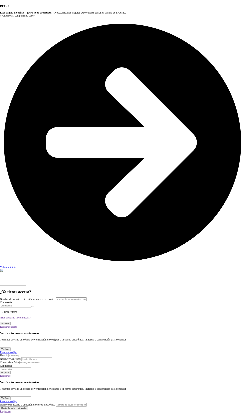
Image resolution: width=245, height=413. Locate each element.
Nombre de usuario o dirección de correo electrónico (27, 299)
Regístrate (5, 375)
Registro (5, 372)
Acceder (5, 323)
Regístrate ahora (8, 326)
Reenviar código (8, 352)
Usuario (4, 355)
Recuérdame (10, 311)
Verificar (5, 349)
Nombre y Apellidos (10, 358)
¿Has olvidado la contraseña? (15, 317)
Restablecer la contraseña (13, 408)
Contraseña (6, 302)
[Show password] (33, 306)
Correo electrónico (10, 362)
